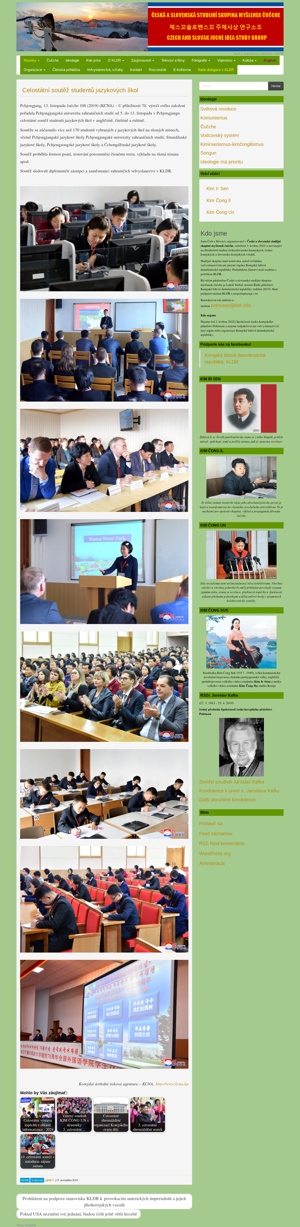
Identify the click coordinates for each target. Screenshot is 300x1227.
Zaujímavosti (141, 60)
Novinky (30, 60)
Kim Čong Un (220, 212)
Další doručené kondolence (227, 799)
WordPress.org (215, 853)
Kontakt (136, 70)
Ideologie (72, 60)
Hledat (276, 86)
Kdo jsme (93, 60)
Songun (208, 152)
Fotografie (200, 60)
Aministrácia (212, 863)
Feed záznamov (215, 833)
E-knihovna (182, 70)
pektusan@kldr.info (231, 305)
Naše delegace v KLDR (216, 70)
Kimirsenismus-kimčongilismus (232, 144)
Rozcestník (157, 70)
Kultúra (248, 60)
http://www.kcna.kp (172, 1084)
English (270, 60)
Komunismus (213, 117)
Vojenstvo (225, 60)
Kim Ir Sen (217, 188)
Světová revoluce (218, 108)
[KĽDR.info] (150, 26)
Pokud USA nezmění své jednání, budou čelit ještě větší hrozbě (78, 1214)
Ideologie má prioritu (221, 161)
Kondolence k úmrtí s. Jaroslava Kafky (239, 790)
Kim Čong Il (218, 200)
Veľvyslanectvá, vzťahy (105, 70)
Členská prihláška (66, 70)
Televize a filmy (173, 60)
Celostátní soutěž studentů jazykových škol (80, 90)
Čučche (53, 60)
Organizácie (33, 70)
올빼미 (50, 1180)
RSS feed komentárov (222, 843)
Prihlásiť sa (210, 823)
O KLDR (115, 60)
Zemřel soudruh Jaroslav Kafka (231, 781)
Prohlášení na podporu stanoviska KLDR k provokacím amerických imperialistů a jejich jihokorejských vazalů (104, 1201)
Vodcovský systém (219, 135)
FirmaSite (30, 1225)
